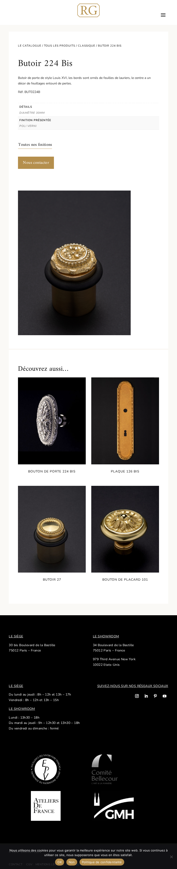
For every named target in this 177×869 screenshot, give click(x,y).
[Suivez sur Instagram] (137, 696)
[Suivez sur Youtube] (164, 696)
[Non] (171, 856)
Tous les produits (59, 46)
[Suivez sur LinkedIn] (146, 696)
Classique (86, 46)
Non (72, 862)
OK (59, 862)
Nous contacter (36, 162)
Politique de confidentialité (102, 862)
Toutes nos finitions (35, 144)
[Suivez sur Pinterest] (155, 696)
